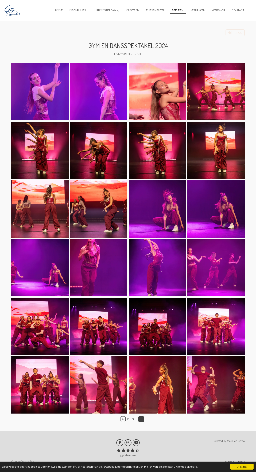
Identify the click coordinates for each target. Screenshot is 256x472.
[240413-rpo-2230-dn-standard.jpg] (98, 209)
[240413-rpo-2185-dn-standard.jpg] (157, 385)
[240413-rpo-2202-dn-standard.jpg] (98, 326)
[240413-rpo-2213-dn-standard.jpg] (216, 267)
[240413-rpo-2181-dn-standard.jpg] (216, 385)
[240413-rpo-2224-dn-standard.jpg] (157, 209)
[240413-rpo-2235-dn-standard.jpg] (157, 150)
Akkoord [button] (242, 466)
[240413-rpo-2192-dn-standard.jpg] (216, 326)
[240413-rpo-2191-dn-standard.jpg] (40, 385)
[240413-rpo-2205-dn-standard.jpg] (40, 326)
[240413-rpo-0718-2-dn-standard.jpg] (157, 91)
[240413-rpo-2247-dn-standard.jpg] (216, 91)
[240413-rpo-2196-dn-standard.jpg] (157, 326)
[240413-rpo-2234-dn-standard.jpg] (98, 150)
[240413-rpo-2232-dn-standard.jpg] (40, 209)
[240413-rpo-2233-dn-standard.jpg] (216, 150)
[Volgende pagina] (141, 419)
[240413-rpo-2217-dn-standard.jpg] (157, 267)
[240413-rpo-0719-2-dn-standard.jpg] (98, 91)
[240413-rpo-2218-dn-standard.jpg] (98, 267)
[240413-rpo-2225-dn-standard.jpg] (216, 209)
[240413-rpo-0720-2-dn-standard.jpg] (40, 91)
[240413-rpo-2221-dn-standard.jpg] (40, 267)
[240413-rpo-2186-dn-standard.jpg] (98, 385)
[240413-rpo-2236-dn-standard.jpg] (40, 150)
